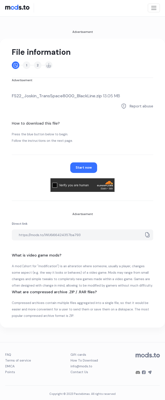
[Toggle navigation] (154, 8)
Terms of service (18, 360)
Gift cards (78, 355)
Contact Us (79, 372)
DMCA (10, 366)
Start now (84, 167)
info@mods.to (81, 366)
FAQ (8, 355)
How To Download (84, 360)
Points (10, 372)
